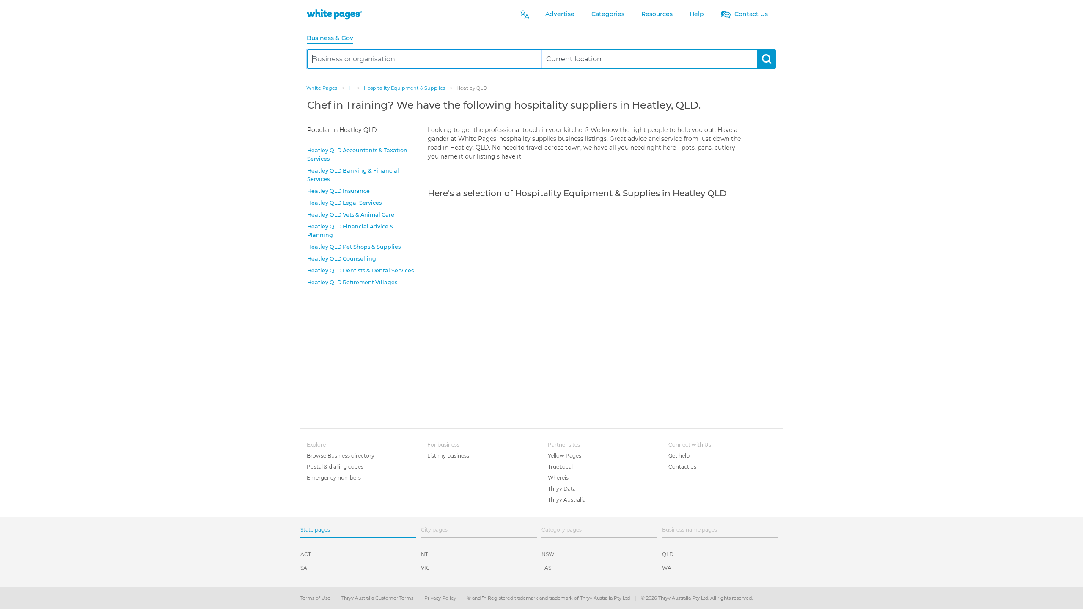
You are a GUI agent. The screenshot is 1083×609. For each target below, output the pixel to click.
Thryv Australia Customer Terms (378, 598)
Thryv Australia (566, 500)
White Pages (322, 88)
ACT (305, 554)
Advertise (559, 14)
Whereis (558, 478)
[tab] (333, 39)
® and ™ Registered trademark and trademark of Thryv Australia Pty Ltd (549, 598)
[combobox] (424, 59)
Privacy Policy (440, 598)
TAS (546, 568)
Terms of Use (316, 598)
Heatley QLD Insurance (338, 191)
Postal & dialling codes (335, 467)
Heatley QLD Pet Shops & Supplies (354, 247)
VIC (425, 568)
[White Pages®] (334, 14)
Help (697, 14)
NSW (548, 554)
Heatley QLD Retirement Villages (352, 282)
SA (303, 568)
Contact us (682, 467)
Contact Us (750, 14)
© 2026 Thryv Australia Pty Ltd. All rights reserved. (697, 598)
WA (666, 568)
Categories (607, 14)
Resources (657, 14)
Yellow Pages (564, 456)
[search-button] (766, 59)
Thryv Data (562, 489)
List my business (448, 456)
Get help (679, 456)
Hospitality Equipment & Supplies (405, 88)
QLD (667, 554)
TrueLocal (560, 467)
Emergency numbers (334, 478)
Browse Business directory (340, 456)
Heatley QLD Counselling (341, 258)
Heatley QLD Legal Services (344, 203)
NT (424, 554)
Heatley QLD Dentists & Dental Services (360, 270)
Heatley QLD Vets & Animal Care (350, 214)
